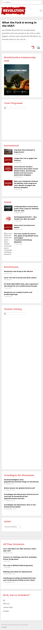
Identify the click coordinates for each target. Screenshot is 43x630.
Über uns (6, 604)
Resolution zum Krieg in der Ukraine (18, 271)
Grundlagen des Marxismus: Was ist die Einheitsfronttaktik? (20, 506)
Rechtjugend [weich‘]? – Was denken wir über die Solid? (25, 218)
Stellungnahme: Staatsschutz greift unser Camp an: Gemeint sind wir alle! (26, 209)
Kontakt (6, 611)
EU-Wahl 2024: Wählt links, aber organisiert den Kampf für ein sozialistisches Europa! (21, 285)
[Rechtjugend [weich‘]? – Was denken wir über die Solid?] (8, 218)
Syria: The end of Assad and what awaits (20, 278)
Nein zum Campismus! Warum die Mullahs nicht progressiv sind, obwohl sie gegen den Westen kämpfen (26, 184)
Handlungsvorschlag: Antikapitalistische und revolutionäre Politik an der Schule (19, 579)
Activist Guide (8, 607)
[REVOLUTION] (13, 11)
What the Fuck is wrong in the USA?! (19, 24)
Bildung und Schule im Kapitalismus (17, 572)
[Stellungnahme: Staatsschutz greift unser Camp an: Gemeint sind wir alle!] (8, 208)
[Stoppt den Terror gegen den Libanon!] (8, 160)
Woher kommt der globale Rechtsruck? (19, 488)
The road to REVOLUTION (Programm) (18, 565)
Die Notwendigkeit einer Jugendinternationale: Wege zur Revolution (21, 481)
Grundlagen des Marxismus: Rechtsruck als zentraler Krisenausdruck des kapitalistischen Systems (21, 496)
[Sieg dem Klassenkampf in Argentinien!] (8, 151)
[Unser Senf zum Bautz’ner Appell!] (8, 227)
